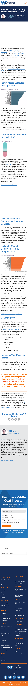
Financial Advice (4, 631)
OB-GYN (8, 164)
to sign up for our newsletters (8, 407)
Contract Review (4, 638)
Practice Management (5, 645)
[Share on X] (19, 419)
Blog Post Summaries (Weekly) (11, 522)
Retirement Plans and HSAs (6, 647)
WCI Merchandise (4, 620)
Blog (3, 653)
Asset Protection (18, 608)
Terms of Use (17, 665)
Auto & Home (4, 594)
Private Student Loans (5, 628)
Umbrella (3, 597)
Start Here (5, 577)
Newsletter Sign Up (5, 579)
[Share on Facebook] (12, 419)
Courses (18, 587)
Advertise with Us (18, 653)
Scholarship (17, 626)
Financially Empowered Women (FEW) (20, 634)
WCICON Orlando (18, 621)
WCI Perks (19, 638)
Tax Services (3, 640)
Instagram (14, 676)
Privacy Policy (18, 667)
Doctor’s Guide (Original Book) (20, 603)
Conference (20, 618)
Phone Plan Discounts (19, 643)
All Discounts (17, 645)
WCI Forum (3, 582)
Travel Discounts (18, 641)
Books (17, 600)
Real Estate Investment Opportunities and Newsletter (14, 519)
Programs (19, 624)
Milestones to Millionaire (20, 581)
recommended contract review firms (12, 329)
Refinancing (3, 607)
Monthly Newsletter (9, 517)
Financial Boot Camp (19, 583)
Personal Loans (4, 615)
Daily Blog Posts (8, 515)
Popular (2, 658)
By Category (3, 660)
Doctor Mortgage (4, 603)
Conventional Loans (5, 605)
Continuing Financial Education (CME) (19, 596)
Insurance (5, 587)
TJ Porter (11, 16)
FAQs (2, 584)
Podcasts (19, 576)
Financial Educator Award (20, 631)
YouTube (23, 676)
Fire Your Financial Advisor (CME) (20, 590)
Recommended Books (19, 615)
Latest (2, 655)
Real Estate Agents (5, 650)
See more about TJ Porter (7, 460)
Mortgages (5, 600)
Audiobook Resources (19, 613)
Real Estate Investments (6, 635)
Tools (3, 611)
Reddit (18, 676)
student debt (16, 55)
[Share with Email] (9, 419)
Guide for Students (18, 610)
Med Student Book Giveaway (21, 629)
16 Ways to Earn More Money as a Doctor (11, 314)
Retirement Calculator (5, 618)
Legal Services (4, 642)
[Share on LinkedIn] (15, 419)
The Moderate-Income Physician (9, 185)
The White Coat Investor (20, 579)
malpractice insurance (19, 53)
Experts (4, 623)
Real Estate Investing (19, 593)
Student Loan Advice (5, 633)
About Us (18, 649)
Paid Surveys (3, 613)
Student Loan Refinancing (6, 626)
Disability (3, 590)
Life (1, 592)
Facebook (5, 676)
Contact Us (17, 651)
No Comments (17, 17)
